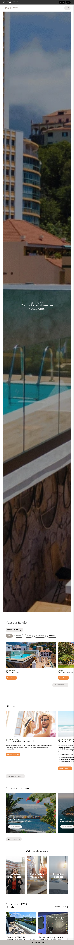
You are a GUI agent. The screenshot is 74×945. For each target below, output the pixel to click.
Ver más (37, 312)
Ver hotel (10, 678)
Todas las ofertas (14, 776)
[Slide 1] (35, 610)
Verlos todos (59, 685)
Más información (15, 827)
